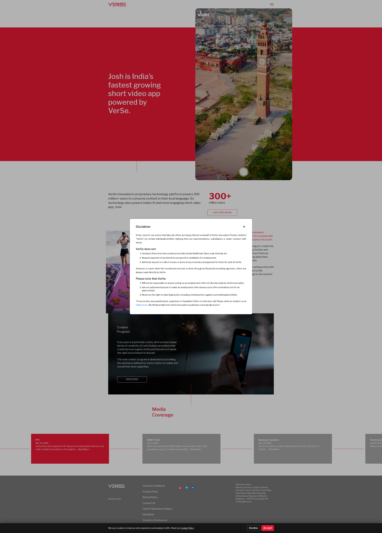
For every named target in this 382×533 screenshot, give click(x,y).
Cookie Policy (187, 528)
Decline (253, 528)
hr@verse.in (142, 305)
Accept (267, 528)
